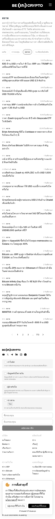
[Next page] (43, 335)
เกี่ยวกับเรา (6, 448)
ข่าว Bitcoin (7, 470)
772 (37, 334)
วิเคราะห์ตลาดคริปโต (11, 474)
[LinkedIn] (16, 354)
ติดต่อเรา (6, 444)
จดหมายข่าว (37, 456)
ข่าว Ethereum (8, 478)
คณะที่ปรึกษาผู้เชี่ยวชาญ (42, 452)
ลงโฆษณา (6, 440)
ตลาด (34, 448)
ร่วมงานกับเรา (8, 452)
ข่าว (34, 440)
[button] (27, 363)
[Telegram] (12, 354)
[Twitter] (7, 354)
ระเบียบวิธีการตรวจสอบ (42, 466)
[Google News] (25, 354)
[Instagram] (21, 354)
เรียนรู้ (35, 444)
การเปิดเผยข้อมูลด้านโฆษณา (41, 472)
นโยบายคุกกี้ (11, 500)
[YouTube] (3, 354)
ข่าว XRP (6, 466)
